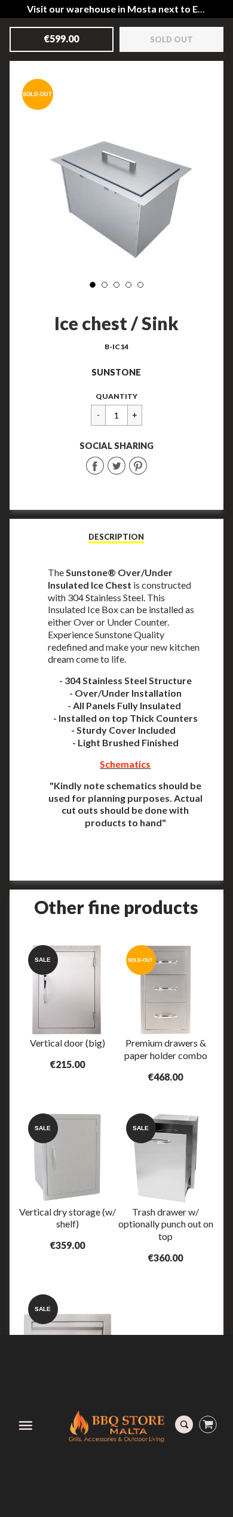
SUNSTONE (116, 372)
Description (116, 536)
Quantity (116, 396)
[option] (116, 170)
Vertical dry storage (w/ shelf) (67, 1218)
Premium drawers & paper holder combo (165, 1049)
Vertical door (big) (67, 1042)
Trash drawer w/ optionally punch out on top (165, 1224)
